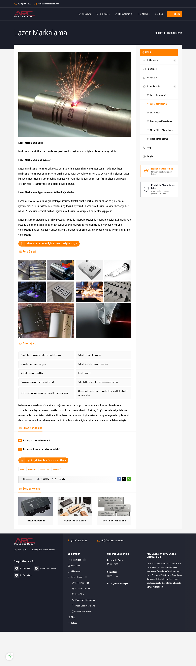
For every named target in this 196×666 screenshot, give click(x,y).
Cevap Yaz (27, 645)
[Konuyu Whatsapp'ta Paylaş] (129, 479)
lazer (22, 469)
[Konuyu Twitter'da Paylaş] (124, 479)
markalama (44, 469)
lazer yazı (32, 469)
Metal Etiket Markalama (114, 520)
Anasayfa (160, 32)
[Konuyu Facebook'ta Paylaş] (119, 479)
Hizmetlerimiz (174, 32)
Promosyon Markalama (75, 520)
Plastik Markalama (36, 520)
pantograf (57, 469)
